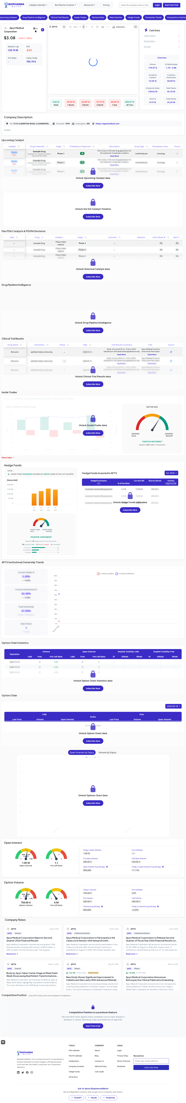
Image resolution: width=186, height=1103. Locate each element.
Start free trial (93, 1026)
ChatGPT (78, 1097)
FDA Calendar (74, 1050)
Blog (96, 1055)
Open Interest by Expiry (82, 752)
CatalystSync (74, 1061)
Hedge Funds (74, 1071)
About (97, 1050)
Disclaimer (121, 1066)
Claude (94, 1097)
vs (37, 28)
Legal (119, 1050)
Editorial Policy (101, 1066)
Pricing (106, 5)
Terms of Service (123, 1061)
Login (157, 5)
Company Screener (76, 1066)
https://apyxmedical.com (107, 123)
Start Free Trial (171, 5)
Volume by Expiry (107, 752)
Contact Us (99, 1061)
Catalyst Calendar (37, 5)
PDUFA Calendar (75, 1055)
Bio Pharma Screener (64, 5)
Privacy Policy (122, 1055)
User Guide (99, 1071)
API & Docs (73, 1077)
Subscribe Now (93, 185)
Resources (88, 5)
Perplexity (110, 1097)
